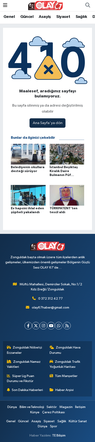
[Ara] (87, 5)
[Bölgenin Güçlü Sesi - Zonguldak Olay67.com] (45, 5)
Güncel (26, 17)
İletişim (80, 407)
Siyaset (63, 17)
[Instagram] (43, 325)
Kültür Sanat (78, 421)
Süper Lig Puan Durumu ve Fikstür (20, 378)
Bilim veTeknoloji (32, 407)
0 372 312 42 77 (50, 298)
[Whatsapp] (58, 325)
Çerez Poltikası (53, 412)
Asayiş (45, 17)
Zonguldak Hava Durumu (65, 350)
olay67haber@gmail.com (50, 307)
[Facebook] (28, 325)
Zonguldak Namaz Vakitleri (24, 364)
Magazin (66, 407)
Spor (53, 426)
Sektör (52, 407)
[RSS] (67, 325)
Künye (34, 412)
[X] (36, 325)
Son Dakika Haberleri (27, 390)
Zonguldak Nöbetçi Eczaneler (24, 350)
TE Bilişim (58, 435)
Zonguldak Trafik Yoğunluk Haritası (65, 364)
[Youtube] (51, 325)
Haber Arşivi (64, 390)
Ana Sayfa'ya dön (47, 123)
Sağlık (81, 17)
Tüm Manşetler (66, 376)
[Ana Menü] (5, 5)
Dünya (12, 407)
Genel (9, 17)
